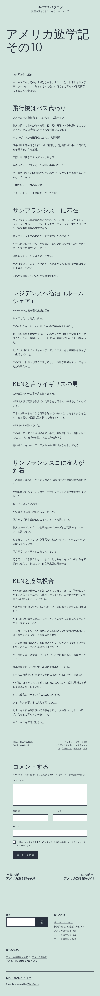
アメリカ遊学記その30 (65, 930)
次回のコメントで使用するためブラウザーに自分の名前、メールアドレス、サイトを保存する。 (51, 844)
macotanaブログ (50, 7)
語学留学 (77, 748)
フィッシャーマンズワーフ (71, 224)
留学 (77, 742)
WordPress (33, 984)
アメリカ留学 (66, 745)
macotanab (24, 745)
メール (57, 811)
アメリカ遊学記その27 (17, 957)
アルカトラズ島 (45, 224)
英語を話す (67, 748)
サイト (16, 827)
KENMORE (19, 310)
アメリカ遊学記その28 (65, 939)
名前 (16, 811)
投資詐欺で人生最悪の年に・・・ (70, 926)
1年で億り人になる (63, 922)
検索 (8, 915)
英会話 (84, 742)
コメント (18, 780)
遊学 (85, 748)
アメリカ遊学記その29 (65, 935)
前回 (17, 74)
